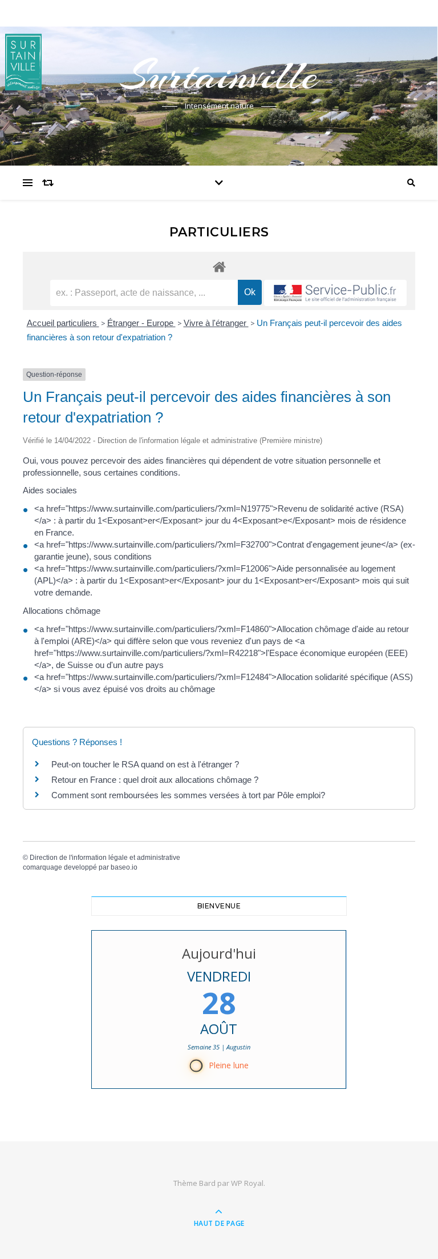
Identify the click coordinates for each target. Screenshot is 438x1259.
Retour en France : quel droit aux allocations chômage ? (154, 780)
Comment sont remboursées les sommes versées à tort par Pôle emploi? (188, 795)
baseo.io (124, 867)
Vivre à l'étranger (216, 323)
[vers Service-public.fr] (335, 293)
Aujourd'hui (219, 953)
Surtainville (219, 75)
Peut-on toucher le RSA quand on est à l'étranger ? (145, 764)
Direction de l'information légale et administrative (105, 858)
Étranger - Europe (141, 323)
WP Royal (247, 1183)
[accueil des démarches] (219, 266)
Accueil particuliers (63, 323)
